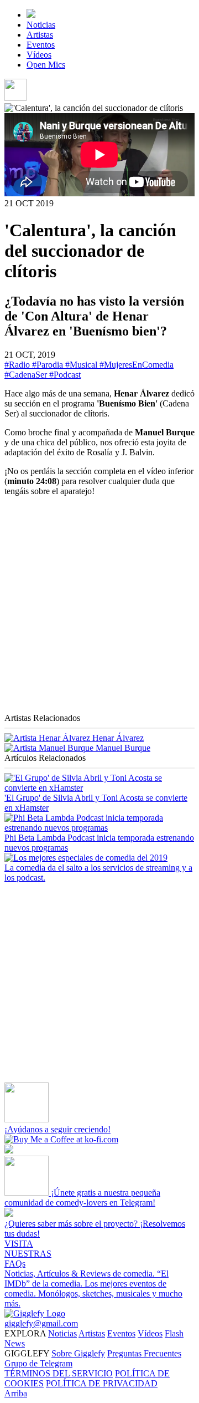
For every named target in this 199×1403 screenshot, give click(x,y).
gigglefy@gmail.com (41, 1323)
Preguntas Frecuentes (144, 1353)
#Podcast (65, 374)
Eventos (41, 44)
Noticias (41, 24)
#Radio (18, 364)
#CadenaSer (26, 374)
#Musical (82, 364)
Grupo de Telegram (38, 1363)
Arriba (15, 1393)
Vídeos (39, 54)
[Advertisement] (99, 609)
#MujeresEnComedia (137, 364)
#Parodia (48, 364)
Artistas (40, 34)
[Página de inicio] (31, 14)
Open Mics (46, 64)
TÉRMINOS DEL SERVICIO (58, 1373)
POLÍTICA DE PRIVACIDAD (102, 1383)
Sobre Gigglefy (78, 1353)
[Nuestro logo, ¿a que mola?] (34, 1313)
